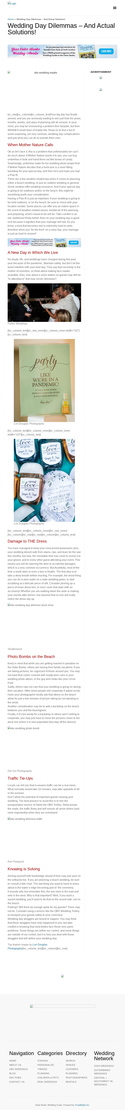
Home (11, 19)
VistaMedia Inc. (82, 1105)
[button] (114, 7)
